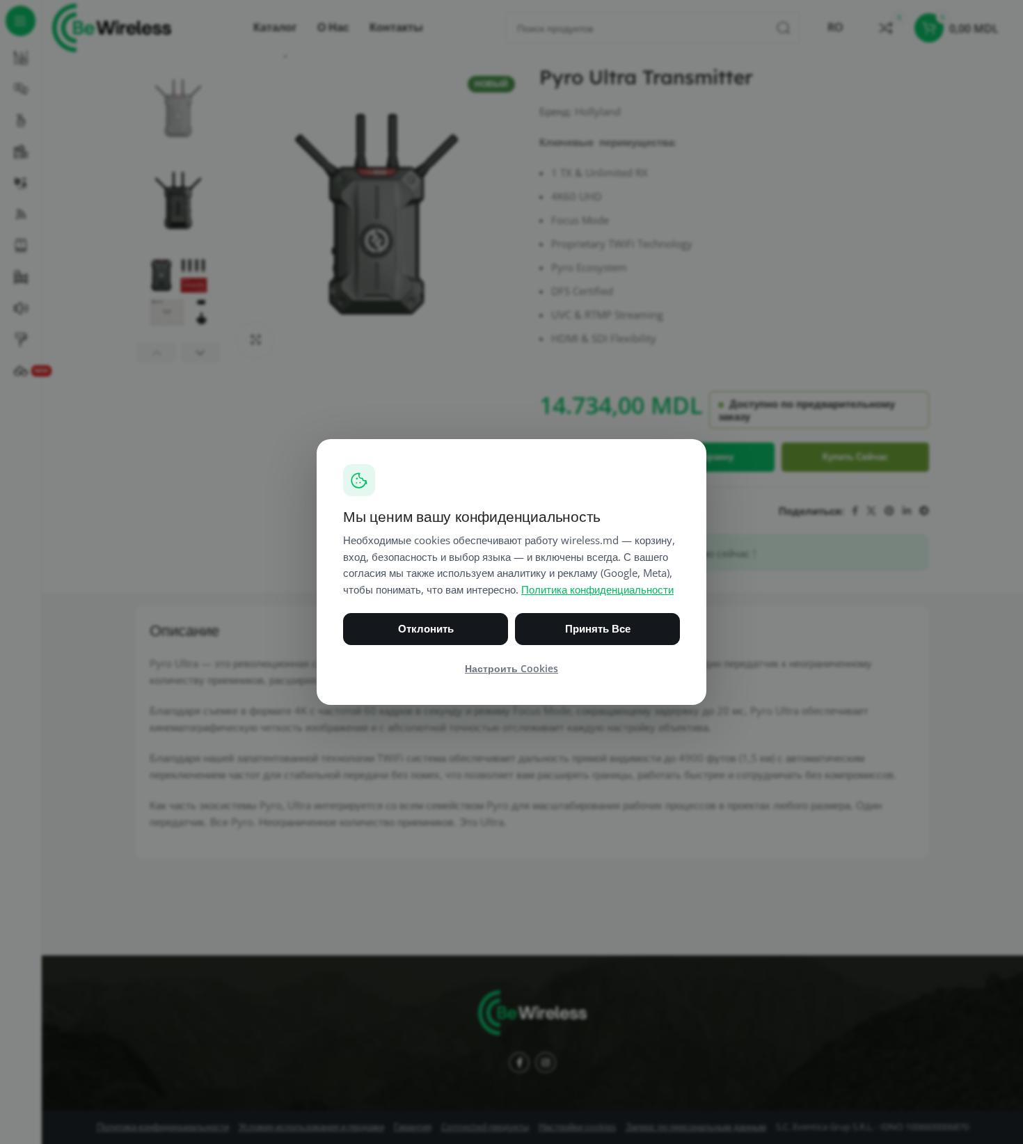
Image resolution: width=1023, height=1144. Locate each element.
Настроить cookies (511, 668)
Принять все (598, 628)
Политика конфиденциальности (597, 589)
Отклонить (426, 628)
